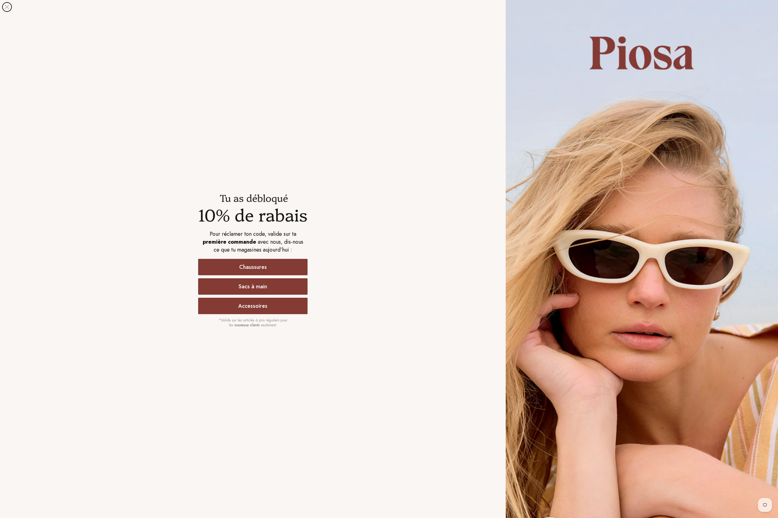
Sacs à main (253, 286)
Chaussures (253, 267)
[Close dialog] (7, 7)
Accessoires (252, 306)
